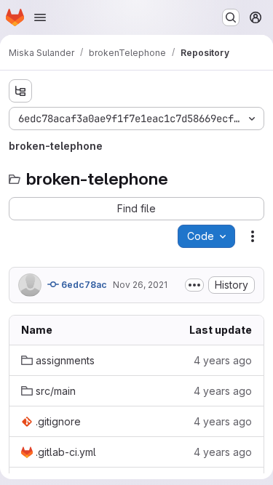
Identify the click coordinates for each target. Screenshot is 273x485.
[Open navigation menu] (40, 17)
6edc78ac (83, 284)
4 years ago (223, 360)
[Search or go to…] (231, 17)
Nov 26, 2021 (140, 284)
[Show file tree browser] (20, 91)
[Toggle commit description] (194, 285)
